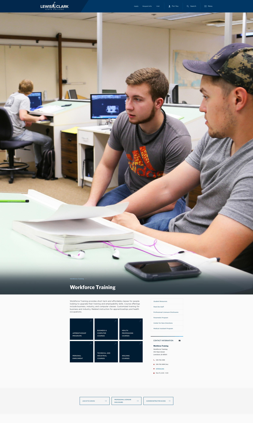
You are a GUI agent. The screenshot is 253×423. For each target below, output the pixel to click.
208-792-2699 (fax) (162, 364)
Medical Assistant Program (163, 328)
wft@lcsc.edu (160, 368)
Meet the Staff (158, 307)
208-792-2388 (160, 360)
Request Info (147, 6)
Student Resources (160, 301)
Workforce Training (77, 279)
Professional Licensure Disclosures (165, 312)
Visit (158, 6)
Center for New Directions (163, 323)
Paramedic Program (160, 317)
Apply (136, 6)
